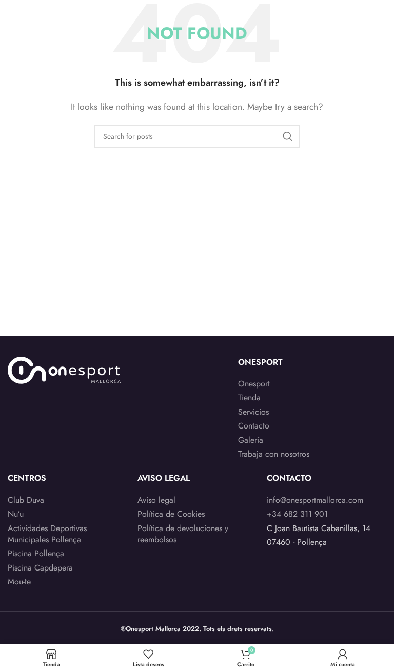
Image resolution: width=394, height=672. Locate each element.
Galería (250, 440)
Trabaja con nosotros (273, 454)
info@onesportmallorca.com (315, 500)
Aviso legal (156, 500)
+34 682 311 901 (297, 514)
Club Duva (26, 500)
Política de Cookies (171, 514)
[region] (133, 591)
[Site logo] (48, 15)
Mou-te (19, 581)
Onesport (254, 384)
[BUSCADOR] (288, 136)
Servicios (253, 412)
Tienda (249, 397)
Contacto (253, 426)
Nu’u (16, 514)
